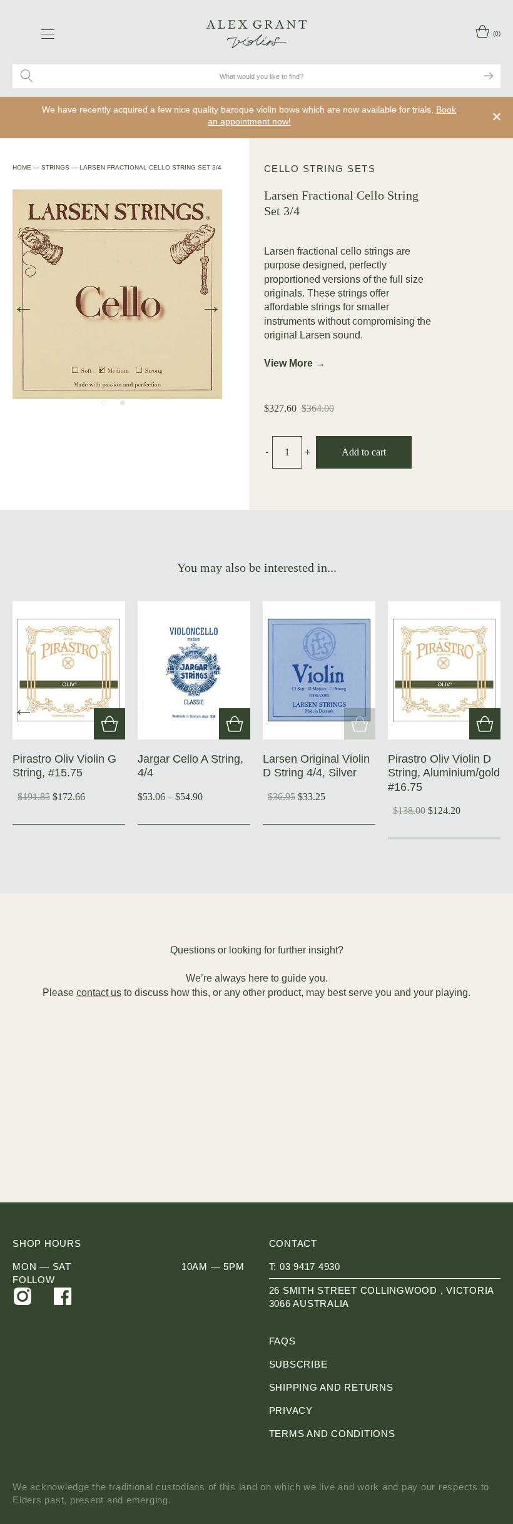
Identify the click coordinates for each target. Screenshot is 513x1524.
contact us (98, 992)
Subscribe (298, 1364)
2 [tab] (122, 402)
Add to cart (364, 452)
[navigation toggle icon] (47, 33)
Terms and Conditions (332, 1433)
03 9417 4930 (310, 1266)
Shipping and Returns (331, 1387)
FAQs (282, 1341)
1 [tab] (103, 402)
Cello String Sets (320, 168)
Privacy (291, 1410)
